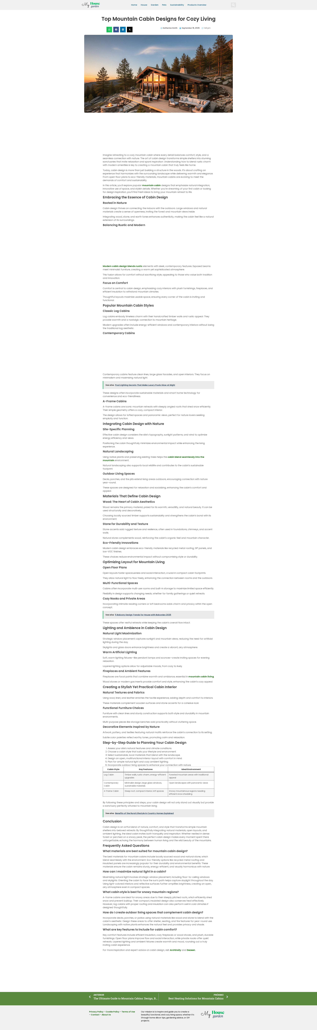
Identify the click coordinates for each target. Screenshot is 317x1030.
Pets (164, 4)
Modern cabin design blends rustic (122, 266)
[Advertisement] (158, 135)
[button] (233, 4)
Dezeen (191, 950)
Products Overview (197, 4)
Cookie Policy (112, 1011)
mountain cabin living (201, 676)
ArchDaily (175, 950)
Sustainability (177, 4)
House (144, 4)
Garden (154, 4)
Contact (95, 1014)
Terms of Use (128, 1011)
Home (134, 4)
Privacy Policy (96, 1011)
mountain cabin (151, 185)
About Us (106, 1014)
